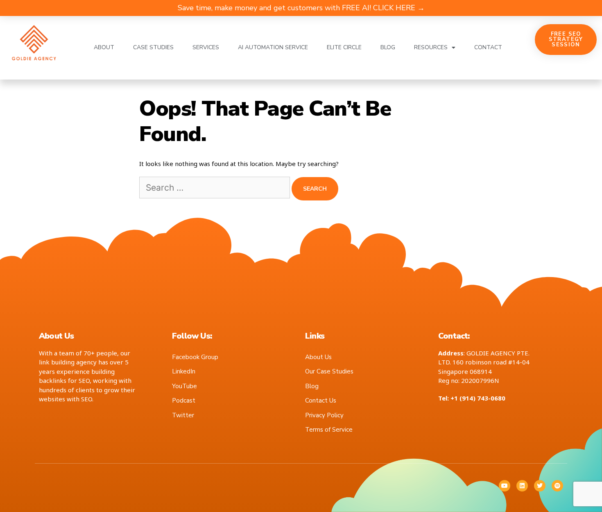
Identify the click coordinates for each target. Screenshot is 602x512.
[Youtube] (504, 486)
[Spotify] (557, 486)
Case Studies (153, 47)
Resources (431, 47)
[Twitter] (539, 486)
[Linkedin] (522, 486)
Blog (387, 47)
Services (205, 47)
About (104, 47)
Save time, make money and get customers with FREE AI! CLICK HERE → (301, 8)
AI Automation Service (273, 47)
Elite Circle (344, 47)
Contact (488, 47)
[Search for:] (215, 188)
